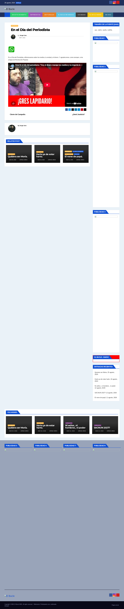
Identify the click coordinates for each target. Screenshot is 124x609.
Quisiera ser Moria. (17, 156)
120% (109, 30)
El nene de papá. (74, 156)
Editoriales (49, 15)
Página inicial (115, 605)
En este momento (19, 15)
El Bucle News (95, 15)
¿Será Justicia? (78, 114)
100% (100, 30)
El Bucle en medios (66, 15)
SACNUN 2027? (100, 393)
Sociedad (82, 15)
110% (105, 30)
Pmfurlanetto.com (45, 604)
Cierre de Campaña (17, 114)
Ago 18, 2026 (42, 431)
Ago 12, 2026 (71, 431)
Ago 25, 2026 (13, 431)
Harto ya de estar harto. (45, 155)
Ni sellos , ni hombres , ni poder (105, 386)
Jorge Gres (23, 35)
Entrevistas (35, 15)
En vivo (108, 15)
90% (96, 30)
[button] (118, 14)
